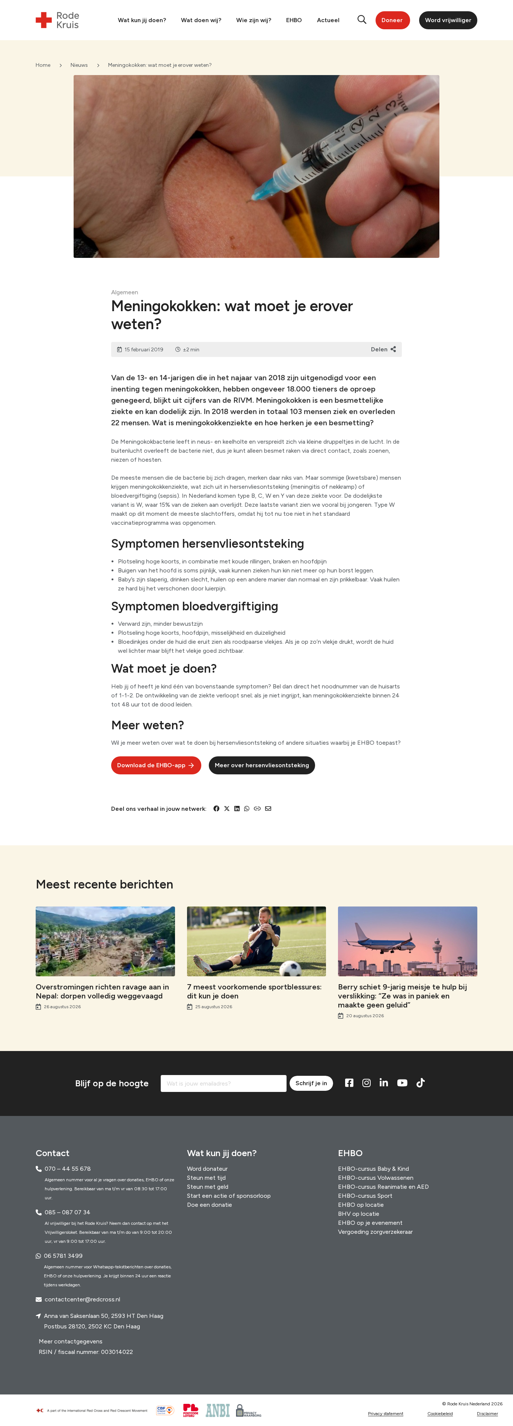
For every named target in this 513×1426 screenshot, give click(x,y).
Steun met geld (207, 1186)
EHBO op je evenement (370, 1222)
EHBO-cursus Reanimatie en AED (383, 1186)
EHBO (294, 20)
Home (43, 65)
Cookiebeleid (440, 1413)
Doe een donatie (209, 1204)
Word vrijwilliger (448, 20)
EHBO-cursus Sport (365, 1195)
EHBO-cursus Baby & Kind (373, 1168)
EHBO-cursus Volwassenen (375, 1177)
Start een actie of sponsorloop (229, 1195)
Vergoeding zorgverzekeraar (375, 1231)
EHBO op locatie (361, 1204)
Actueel (328, 20)
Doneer (392, 20)
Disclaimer (487, 1413)
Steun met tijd (206, 1177)
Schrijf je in (311, 1083)
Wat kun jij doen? (142, 20)
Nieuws (79, 65)
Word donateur (207, 1168)
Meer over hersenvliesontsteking (262, 765)
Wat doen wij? (201, 20)
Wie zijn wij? (253, 20)
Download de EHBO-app (151, 765)
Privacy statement (385, 1413)
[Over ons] (95, 1410)
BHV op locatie (358, 1213)
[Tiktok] (420, 1083)
